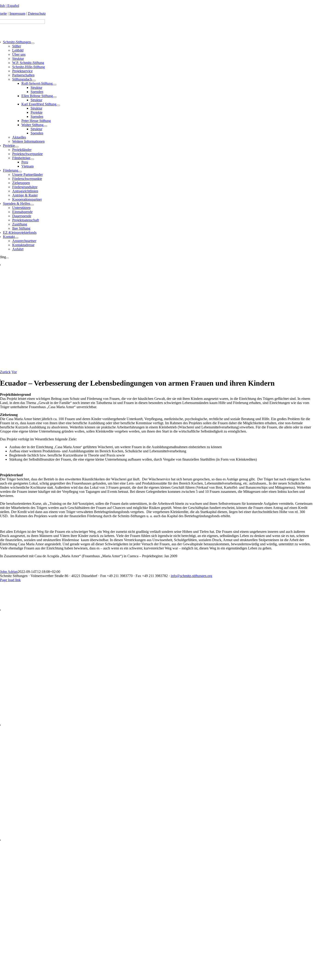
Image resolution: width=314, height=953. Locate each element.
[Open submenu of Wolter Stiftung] (45, 126)
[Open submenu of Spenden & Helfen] (32, 204)
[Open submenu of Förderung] (20, 171)
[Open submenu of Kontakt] (16, 238)
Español (13, 6)
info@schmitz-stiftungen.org (191, 576)
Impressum (17, 13)
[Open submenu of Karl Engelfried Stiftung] (58, 105)
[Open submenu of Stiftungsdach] (34, 80)
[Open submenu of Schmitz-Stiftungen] (32, 43)
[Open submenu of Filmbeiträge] (32, 159)
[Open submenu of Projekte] (17, 146)
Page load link (10, 580)
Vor (14, 372)
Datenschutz (37, 13)
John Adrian (9, 572)
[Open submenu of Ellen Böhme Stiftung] (55, 97)
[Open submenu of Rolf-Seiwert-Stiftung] (54, 84)
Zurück (5, 372)
